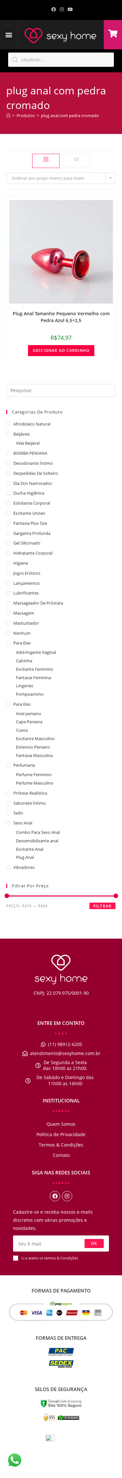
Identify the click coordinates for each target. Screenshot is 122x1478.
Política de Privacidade (61, 1134)
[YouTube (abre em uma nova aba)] (69, 9)
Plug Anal (25, 857)
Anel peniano (28, 713)
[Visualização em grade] (46, 161)
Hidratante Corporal (32, 553)
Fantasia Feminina (33, 677)
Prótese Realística (30, 793)
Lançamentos (26, 583)
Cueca (22, 730)
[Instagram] (67, 1196)
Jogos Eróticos (26, 573)
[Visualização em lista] (76, 161)
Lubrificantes (26, 593)
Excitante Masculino (35, 738)
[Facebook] (55, 1196)
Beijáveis (21, 434)
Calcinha (24, 661)
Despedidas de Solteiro (35, 473)
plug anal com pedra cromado (70, 115)
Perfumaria (24, 765)
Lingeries (24, 686)
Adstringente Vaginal (36, 652)
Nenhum (22, 633)
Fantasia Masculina (34, 755)
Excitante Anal (29, 849)
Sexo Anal (22, 823)
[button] (9, 34)
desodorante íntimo (33, 463)
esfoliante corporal (31, 503)
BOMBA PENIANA (30, 453)
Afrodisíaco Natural (31, 424)
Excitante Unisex (29, 513)
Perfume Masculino (34, 783)
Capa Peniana (29, 722)
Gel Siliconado (26, 543)
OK (94, 1243)
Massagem (23, 613)
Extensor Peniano (33, 747)
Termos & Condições (61, 1145)
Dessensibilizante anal (37, 841)
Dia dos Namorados (32, 483)
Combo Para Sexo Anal (38, 832)
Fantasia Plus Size (30, 523)
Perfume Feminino (34, 774)
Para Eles (22, 704)
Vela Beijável (28, 443)
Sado (18, 813)
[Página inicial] (8, 115)
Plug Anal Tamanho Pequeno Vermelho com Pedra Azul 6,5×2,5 (61, 316)
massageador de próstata (38, 603)
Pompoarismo (30, 694)
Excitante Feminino (34, 669)
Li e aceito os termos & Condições (49, 1258)
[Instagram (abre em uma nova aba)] (62, 9)
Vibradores (23, 867)
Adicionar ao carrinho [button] (61, 350)
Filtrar (102, 906)
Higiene (20, 563)
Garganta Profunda (31, 533)
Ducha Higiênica (28, 493)
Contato (61, 1155)
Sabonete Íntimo (29, 803)
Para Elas (22, 643)
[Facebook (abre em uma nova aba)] (53, 9)
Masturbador (26, 623)
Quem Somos (61, 1124)
